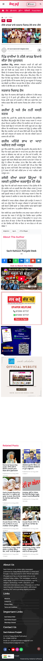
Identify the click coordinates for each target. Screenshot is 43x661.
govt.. (15, 231)
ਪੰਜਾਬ (10, 18)
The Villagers (24, 231)
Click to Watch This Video (21, 266)
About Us (7, 598)
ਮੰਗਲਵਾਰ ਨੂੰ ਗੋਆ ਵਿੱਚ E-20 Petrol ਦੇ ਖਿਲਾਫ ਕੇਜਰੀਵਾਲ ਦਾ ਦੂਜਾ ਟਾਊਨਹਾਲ (31, 467)
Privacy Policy (8, 604)
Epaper (32, 4)
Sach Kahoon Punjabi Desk (21, 251)
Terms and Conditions (10, 607)
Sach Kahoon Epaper (10, 619)
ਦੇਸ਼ (7, 11)
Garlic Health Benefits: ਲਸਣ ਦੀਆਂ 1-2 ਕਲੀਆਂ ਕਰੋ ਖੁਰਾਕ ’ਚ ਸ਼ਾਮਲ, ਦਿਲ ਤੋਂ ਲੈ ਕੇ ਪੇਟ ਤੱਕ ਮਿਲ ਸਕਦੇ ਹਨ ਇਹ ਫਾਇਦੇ (11, 496)
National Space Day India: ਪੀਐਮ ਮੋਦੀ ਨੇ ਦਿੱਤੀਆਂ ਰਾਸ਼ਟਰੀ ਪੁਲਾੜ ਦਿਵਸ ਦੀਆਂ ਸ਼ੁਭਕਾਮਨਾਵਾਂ (10, 468)
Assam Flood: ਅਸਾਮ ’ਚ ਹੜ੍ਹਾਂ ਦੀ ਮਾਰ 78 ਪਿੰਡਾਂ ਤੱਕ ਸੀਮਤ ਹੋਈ (30, 524)
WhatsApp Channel (10, 622)
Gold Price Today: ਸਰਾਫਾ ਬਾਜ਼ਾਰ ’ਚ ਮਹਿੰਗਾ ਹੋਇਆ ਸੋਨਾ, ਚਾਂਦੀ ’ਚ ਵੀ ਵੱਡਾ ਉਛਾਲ (11, 550)
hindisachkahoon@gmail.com (13, 643)
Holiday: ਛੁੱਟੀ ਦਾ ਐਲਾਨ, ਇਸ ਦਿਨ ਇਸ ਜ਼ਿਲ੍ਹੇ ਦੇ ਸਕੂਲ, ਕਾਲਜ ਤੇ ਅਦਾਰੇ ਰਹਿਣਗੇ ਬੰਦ (31, 495)
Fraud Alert (36, 11)
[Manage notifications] (38, 648)
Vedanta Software (35, 659)
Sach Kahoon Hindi (9, 617)
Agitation (6, 231)
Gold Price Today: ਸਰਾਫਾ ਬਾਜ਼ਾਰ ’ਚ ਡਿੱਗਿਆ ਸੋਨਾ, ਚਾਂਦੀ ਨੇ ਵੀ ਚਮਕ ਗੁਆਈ (31, 550)
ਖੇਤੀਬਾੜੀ (27, 11)
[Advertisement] (21, 419)
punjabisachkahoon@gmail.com (22, 640)
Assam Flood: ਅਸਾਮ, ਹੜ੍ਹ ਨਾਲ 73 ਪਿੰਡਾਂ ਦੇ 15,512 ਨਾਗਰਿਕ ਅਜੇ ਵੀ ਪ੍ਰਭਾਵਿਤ (11, 524)
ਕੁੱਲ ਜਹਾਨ (13, 11)
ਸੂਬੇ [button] (20, 11)
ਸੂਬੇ (6, 18)
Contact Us (7, 601)
